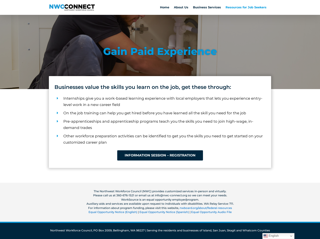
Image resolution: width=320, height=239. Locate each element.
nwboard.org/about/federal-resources (206, 208)
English (273, 235)
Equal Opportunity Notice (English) (113, 212)
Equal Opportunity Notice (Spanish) (164, 212)
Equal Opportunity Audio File (211, 212)
